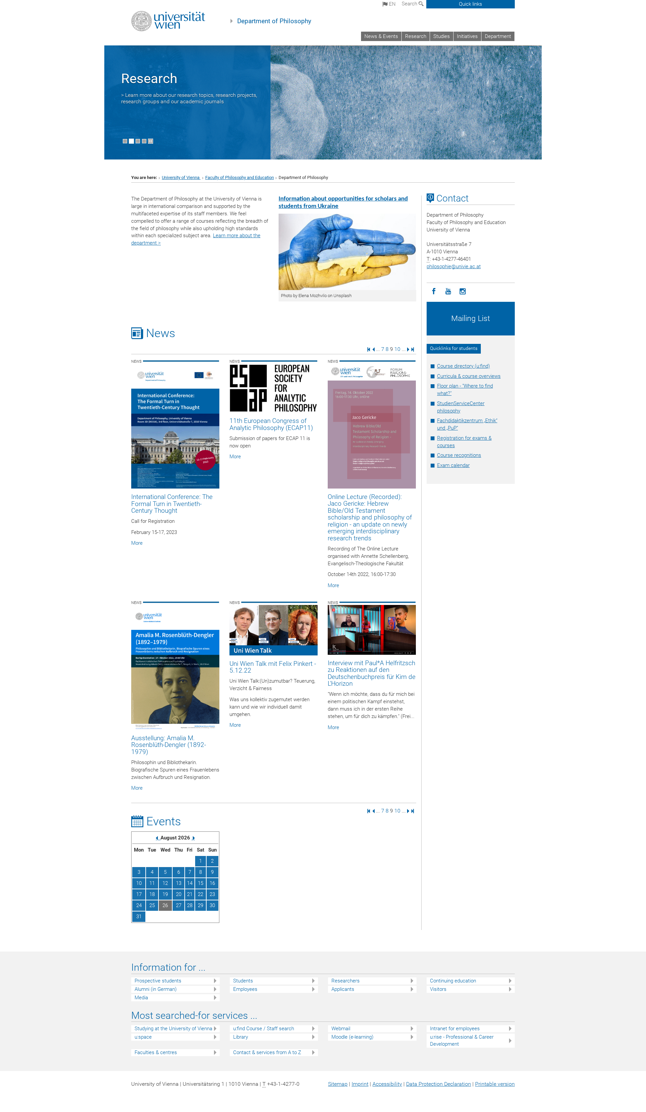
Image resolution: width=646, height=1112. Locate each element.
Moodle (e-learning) (352, 1037)
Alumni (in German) (156, 989)
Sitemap (338, 1084)
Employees (245, 989)
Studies (441, 36)
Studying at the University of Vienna (173, 1029)
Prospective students (158, 981)
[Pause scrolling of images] (150, 141)
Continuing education (453, 981)
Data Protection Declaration (438, 1084)
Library (240, 1037)
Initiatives (467, 36)
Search (410, 4)
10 (397, 349)
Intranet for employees (455, 1029)
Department (498, 36)
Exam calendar (453, 465)
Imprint (360, 1084)
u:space (143, 1037)
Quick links (470, 4)
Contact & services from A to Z (267, 1052)
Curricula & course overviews (469, 376)
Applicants (342, 989)
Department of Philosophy (274, 21)
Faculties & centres (156, 1052)
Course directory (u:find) (463, 366)
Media (141, 998)
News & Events (381, 36)
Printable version (495, 1084)
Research (415, 36)
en (392, 4)
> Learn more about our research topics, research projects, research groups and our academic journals (189, 98)
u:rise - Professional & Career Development (462, 1040)
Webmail (340, 1029)
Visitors (438, 989)
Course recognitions (459, 455)
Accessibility (387, 1084)
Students (243, 981)
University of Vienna (181, 177)
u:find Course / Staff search (263, 1029)
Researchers (345, 981)
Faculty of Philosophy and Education (239, 177)
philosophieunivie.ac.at (454, 266)
